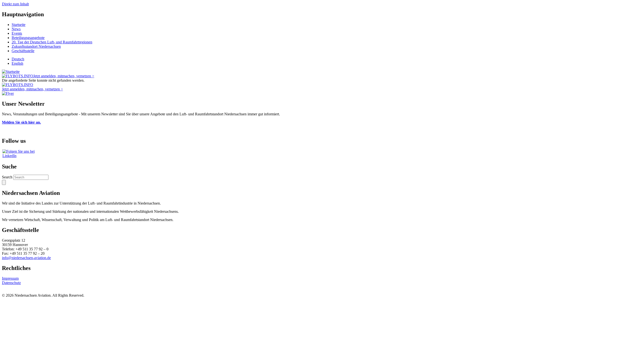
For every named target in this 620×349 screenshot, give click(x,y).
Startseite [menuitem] (18, 25)
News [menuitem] (16, 29)
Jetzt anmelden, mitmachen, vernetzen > (63, 76)
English (17, 63)
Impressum (10, 278)
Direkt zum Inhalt (15, 4)
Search (7, 177)
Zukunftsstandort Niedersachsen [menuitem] (36, 46)
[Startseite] (11, 72)
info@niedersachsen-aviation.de (26, 258)
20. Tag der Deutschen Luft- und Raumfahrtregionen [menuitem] (52, 42)
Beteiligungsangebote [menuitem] (28, 38)
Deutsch (18, 59)
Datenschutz (11, 283)
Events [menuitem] (17, 33)
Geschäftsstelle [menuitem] (23, 51)
